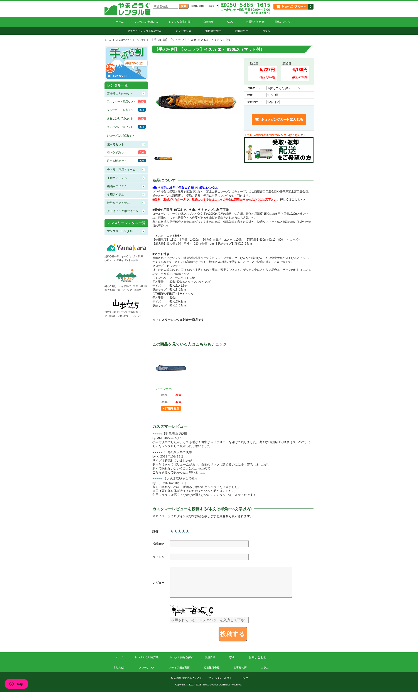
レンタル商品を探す (180, 21)
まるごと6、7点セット (120, 118)
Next (235, 101)
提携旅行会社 (213, 30)
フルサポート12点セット (121, 101)
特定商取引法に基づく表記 (186, 678)
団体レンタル (282, 21)
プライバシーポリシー (221, 678)
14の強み (119, 667)
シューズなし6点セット (120, 135)
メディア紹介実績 (179, 667)
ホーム (120, 21)
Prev (157, 101)
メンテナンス (183, 30)
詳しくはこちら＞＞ (293, 199)
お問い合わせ (255, 22)
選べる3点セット (116, 152)
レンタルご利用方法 (146, 21)
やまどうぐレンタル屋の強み (144, 30)
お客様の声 (241, 30)
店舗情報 (208, 21)
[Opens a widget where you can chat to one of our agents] (16, 684)
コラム (266, 30)
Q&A (230, 21)
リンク (244, 678)
